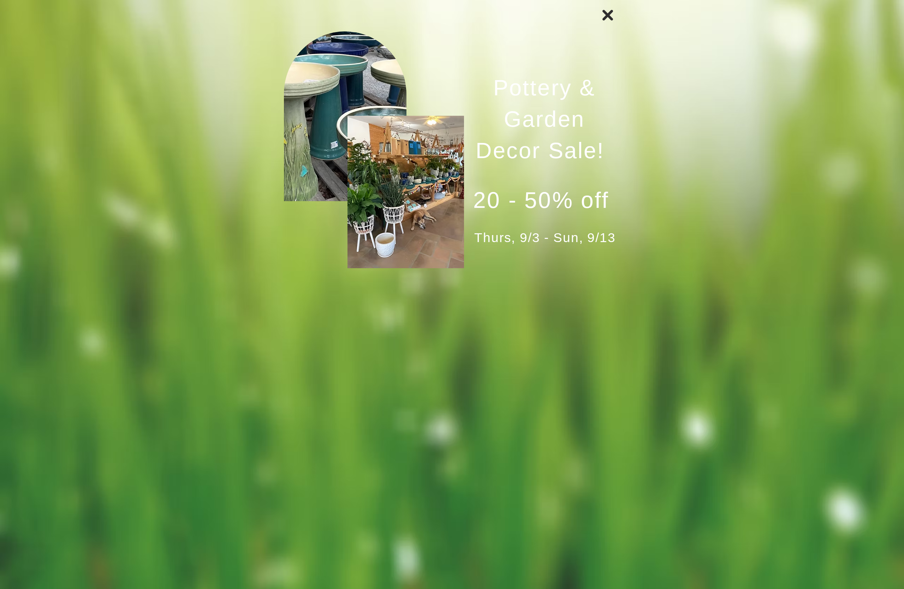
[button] (607, 15)
